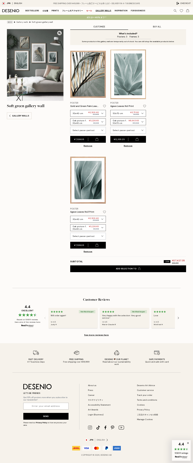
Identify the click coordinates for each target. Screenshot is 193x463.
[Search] (175, 11)
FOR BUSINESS (138, 10)
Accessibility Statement (99, 405)
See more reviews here (96, 335)
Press (90, 390)
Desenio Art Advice (146, 385)
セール (89, 10)
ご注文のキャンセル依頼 (147, 414)
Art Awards (93, 410)
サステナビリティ (95, 400)
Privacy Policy (41, 422)
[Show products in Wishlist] (181, 10)
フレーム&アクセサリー (72, 10)
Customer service (145, 390)
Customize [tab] (99, 26)
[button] (181, 450)
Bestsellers (32, 10)
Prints (55, 10)
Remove (88, 146)
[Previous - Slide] (45, 318)
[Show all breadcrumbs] (10, 22)
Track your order (144, 395)
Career (91, 395)
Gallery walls (103, 10)
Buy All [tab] (157, 26)
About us (92, 385)
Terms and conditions (147, 400)
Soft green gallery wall (42, 22)
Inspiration (121, 10)
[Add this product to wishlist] (104, 106)
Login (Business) (96, 414)
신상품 (45, 10)
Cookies (141, 405)
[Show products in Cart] (188, 10)
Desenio (105, 455)
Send (46, 416)
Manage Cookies (145, 419)
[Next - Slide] (178, 318)
